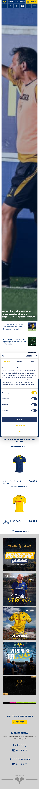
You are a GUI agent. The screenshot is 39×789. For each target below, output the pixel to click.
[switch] (34, 398)
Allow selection (19, 425)
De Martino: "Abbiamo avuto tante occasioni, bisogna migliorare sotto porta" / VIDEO (18, 314)
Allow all (19, 419)
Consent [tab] (7, 361)
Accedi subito (19, 722)
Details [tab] (19, 361)
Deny (19, 431)
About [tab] (32, 361)
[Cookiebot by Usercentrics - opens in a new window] (24, 356)
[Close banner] (36, 356)
